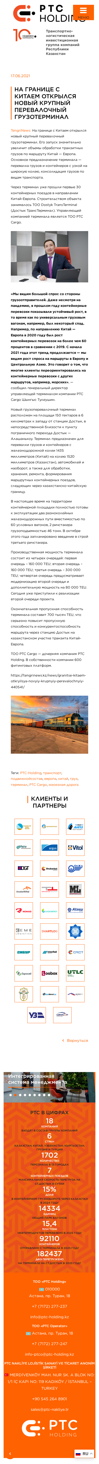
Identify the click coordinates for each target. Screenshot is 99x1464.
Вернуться (77, 1040)
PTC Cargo (38, 784)
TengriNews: (21, 130)
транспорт (52, 773)
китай (63, 778)
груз (74, 778)
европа (50, 778)
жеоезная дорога (64, 784)
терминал (19, 784)
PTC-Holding (30, 773)
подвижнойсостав (27, 778)
